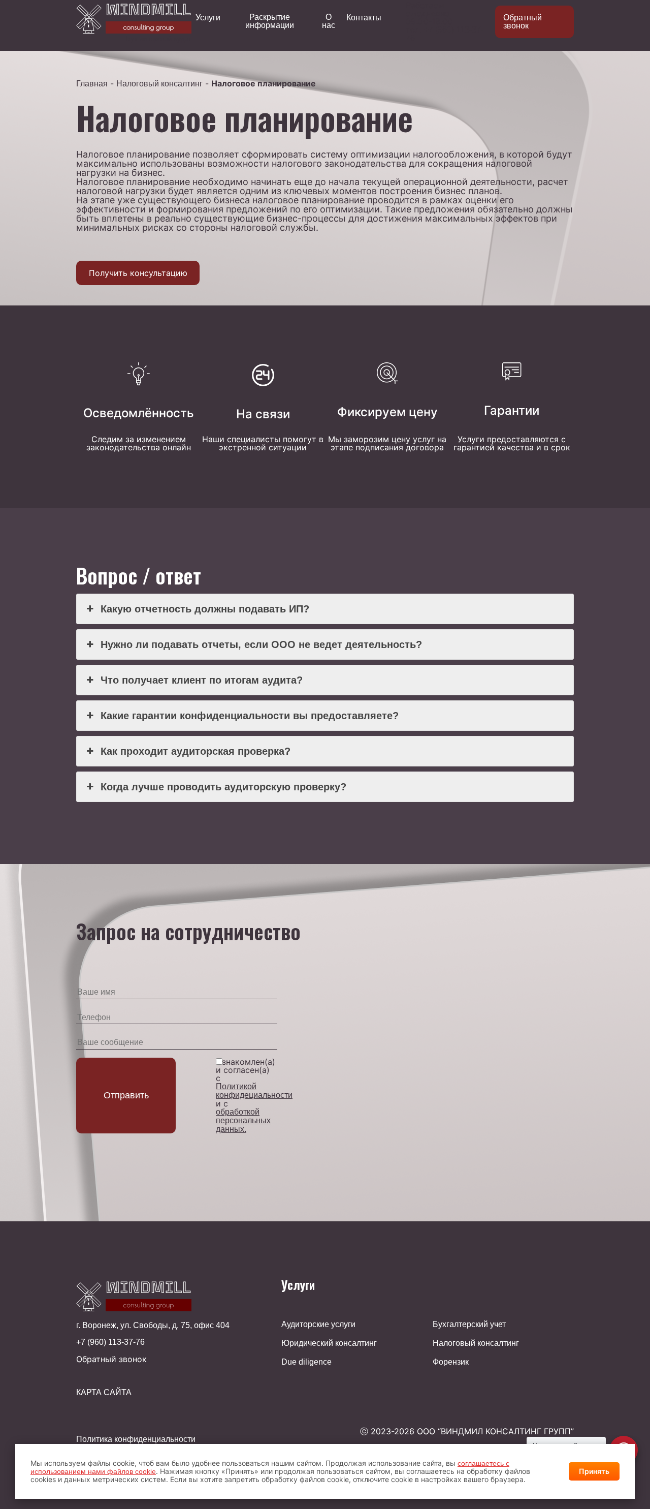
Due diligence (306, 1362)
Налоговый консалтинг (159, 83)
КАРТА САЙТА (104, 1393)
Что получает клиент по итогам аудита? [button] (202, 680)
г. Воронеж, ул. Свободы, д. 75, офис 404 (153, 1325)
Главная (92, 83)
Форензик (451, 1362)
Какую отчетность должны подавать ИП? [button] (205, 608)
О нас (328, 21)
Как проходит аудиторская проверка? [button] (195, 751)
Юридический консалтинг (329, 1343)
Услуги (208, 18)
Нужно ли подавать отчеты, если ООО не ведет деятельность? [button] (261, 644)
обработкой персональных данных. (243, 1120)
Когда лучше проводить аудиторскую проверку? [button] (223, 786)
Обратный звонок (522, 21)
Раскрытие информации (269, 21)
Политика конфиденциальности (136, 1439)
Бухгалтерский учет (469, 1324)
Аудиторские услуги (318, 1324)
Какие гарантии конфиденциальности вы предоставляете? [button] (250, 715)
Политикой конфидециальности (254, 1090)
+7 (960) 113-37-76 (110, 1342)
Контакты (363, 18)
